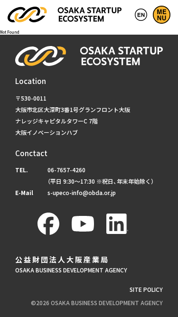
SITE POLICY (146, 289)
